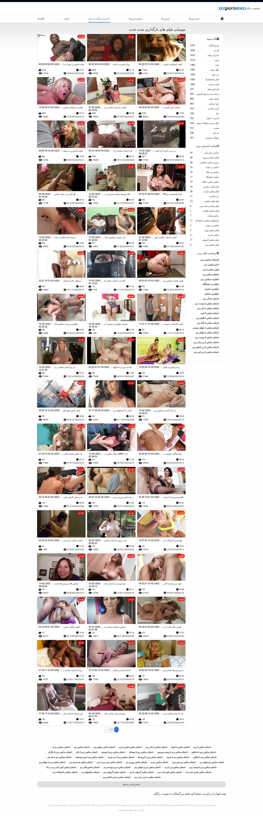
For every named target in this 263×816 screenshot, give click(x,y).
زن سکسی (204, 196)
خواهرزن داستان (212, 294)
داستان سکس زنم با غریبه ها (150, 757)
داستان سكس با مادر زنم (208, 308)
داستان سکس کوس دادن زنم (198, 772)
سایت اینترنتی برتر (206, 145)
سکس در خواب (204, 167)
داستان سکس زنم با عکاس (205, 757)
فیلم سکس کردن (204, 191)
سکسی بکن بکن (204, 152)
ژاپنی (204, 60)
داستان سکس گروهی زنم (114, 772)
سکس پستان (204, 215)
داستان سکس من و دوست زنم (117, 767)
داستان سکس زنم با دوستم (113, 752)
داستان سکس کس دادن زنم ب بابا (61, 767)
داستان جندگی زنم (211, 298)
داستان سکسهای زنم (90, 772)
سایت (66, 18)
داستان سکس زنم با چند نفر (59, 757)
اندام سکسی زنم (211, 264)
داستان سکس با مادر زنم (156, 747)
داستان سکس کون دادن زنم (170, 772)
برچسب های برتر (207, 253)
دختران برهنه (204, 55)
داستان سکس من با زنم (175, 767)
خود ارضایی (204, 103)
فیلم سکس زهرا (204, 230)
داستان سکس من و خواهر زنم (147, 767)
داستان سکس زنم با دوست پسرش (172, 752)
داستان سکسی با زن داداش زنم (117, 777)
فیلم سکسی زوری (204, 157)
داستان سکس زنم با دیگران (60, 752)
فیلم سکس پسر (204, 245)
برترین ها (165, 18)
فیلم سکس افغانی (204, 211)
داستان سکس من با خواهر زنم (52, 762)
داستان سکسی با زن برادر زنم (147, 777)
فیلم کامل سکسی (204, 186)
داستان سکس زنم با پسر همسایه (89, 757)
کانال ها (41, 18)
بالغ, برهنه (204, 69)
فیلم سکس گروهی (204, 240)
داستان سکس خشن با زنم (130, 747)
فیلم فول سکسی (204, 201)
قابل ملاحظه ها (204, 79)
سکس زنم (141, 810)
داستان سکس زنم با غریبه (178, 757)
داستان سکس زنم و (159, 762)
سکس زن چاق (204, 172)
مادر (204, 65)
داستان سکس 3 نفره (210, 313)
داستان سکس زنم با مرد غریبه (121, 757)
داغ (204, 113)
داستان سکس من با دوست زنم (203, 767)
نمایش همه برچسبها (131, 784)
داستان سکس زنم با (61, 747)
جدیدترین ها (194, 18)
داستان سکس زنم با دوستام (141, 752)
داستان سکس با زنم (202, 747)
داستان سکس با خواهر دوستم (206, 328)
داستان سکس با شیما (180, 747)
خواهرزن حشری (212, 289)
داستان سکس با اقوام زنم (207, 318)
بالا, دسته (212, 38)
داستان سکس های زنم (90, 767)
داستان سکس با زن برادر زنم (206, 342)
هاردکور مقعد (204, 89)
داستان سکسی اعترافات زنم (65, 772)
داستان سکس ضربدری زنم (81, 762)
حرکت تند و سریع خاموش (204, 94)
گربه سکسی (204, 108)
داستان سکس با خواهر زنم (207, 332)
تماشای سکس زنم (211, 274)
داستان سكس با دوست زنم (207, 303)
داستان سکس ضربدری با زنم (109, 762)
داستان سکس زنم (82, 747)
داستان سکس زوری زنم (136, 762)
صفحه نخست (222, 19)
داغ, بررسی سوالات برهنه (204, 123)
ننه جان (204, 133)
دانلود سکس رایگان (204, 182)
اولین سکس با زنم (211, 269)
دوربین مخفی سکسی (204, 162)
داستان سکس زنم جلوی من (212, 762)
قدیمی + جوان (204, 118)
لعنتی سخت (204, 84)
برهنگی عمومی (204, 138)
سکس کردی (204, 235)
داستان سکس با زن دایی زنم (206, 352)
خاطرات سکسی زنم (210, 279)
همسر (204, 128)
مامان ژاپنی (204, 99)
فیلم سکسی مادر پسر (204, 206)
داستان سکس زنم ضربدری (184, 762)
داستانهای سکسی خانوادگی (204, 220)
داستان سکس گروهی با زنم (142, 772)
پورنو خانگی (204, 45)
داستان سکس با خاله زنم (208, 323)
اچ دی (204, 50)
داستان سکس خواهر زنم (104, 747)
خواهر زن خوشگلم (211, 284)
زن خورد (204, 74)
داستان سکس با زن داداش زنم (205, 347)
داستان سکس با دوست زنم (207, 337)
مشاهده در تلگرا (253, 8)
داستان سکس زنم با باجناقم (204, 752)
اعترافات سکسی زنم (209, 260)
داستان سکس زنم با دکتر (87, 752)
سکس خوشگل (204, 177)
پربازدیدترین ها (135, 18)
